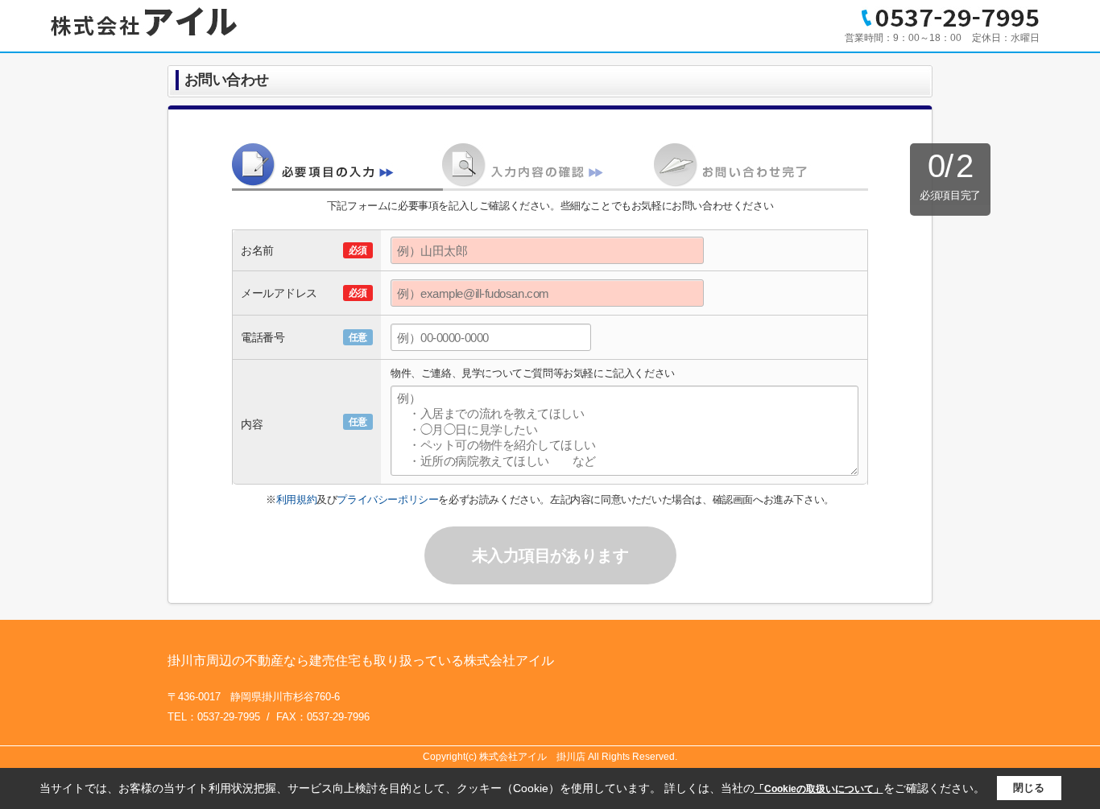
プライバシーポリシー (387, 499)
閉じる (1028, 788)
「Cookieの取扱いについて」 (819, 789)
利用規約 (296, 499)
